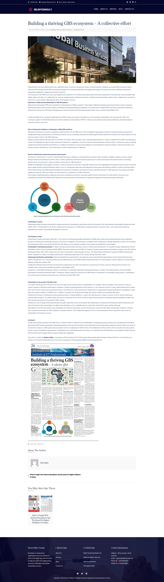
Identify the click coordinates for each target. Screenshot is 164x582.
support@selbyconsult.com (48, 2)
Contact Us (129, 9)
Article (41, 444)
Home (96, 9)
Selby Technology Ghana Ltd (92, 553)
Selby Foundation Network (91, 557)
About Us (103, 9)
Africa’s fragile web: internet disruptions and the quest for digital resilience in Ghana (55, 476)
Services (113, 9)
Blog (120, 9)
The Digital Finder (89, 566)
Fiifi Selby (44, 463)
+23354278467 (34, 2)
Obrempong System (89, 561)
